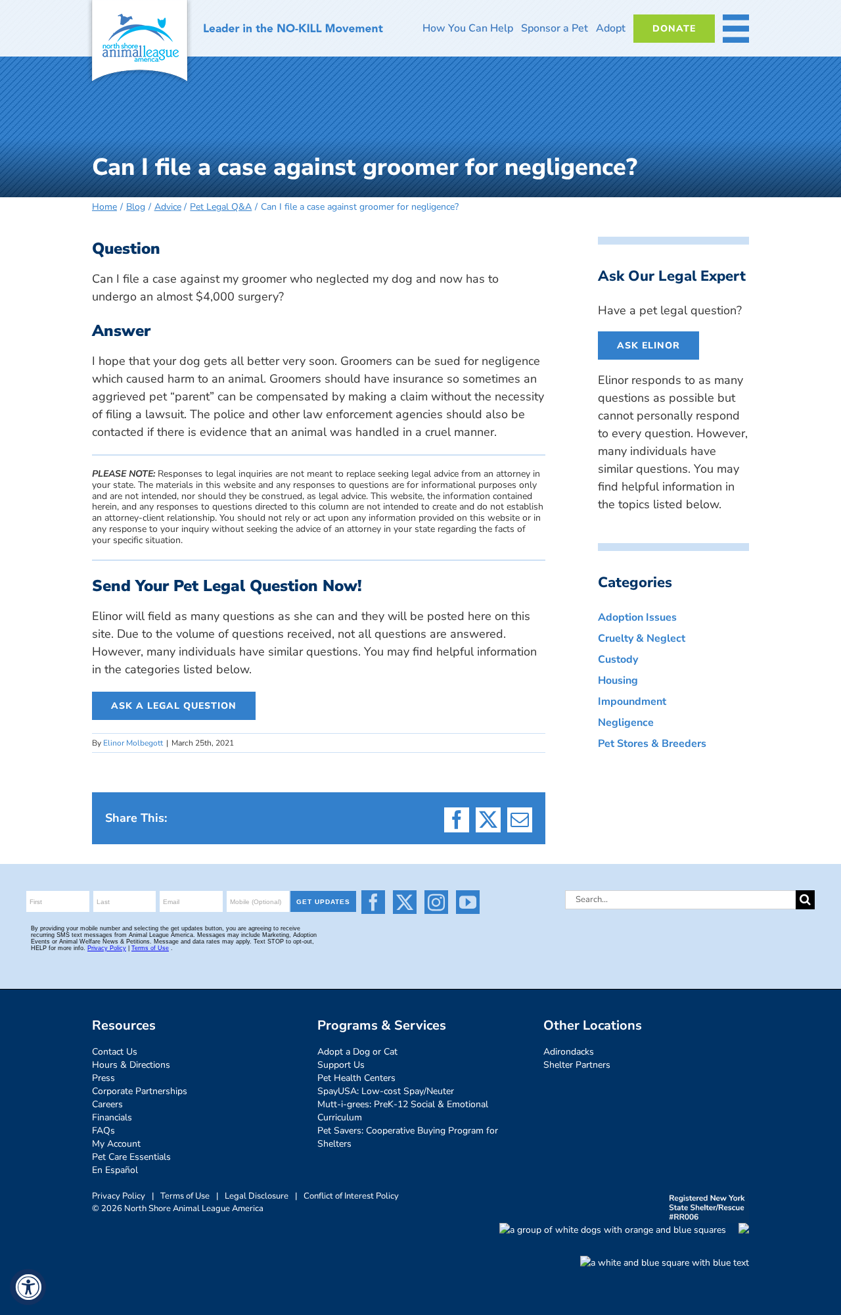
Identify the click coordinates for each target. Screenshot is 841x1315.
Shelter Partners (576, 1065)
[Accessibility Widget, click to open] (28, 1287)
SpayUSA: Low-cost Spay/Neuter (385, 1091)
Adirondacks (568, 1051)
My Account (116, 1143)
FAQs (103, 1130)
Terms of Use (185, 1196)
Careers (107, 1104)
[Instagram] (436, 902)
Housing (618, 680)
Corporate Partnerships (139, 1091)
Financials (112, 1117)
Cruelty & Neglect (641, 638)
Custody (618, 659)
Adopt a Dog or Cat (357, 1051)
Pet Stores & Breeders (652, 743)
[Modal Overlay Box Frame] (193, 926)
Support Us (341, 1065)
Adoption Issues (637, 617)
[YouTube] (468, 902)
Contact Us (114, 1051)
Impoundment (632, 701)
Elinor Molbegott (133, 743)
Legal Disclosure (256, 1196)
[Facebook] (373, 902)
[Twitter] (405, 902)
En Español (115, 1170)
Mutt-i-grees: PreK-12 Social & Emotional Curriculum (402, 1111)
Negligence (626, 722)
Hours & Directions (131, 1065)
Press (103, 1078)
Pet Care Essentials (131, 1157)
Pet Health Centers (356, 1078)
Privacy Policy (118, 1196)
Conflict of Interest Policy (351, 1196)
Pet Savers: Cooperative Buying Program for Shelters (407, 1137)
